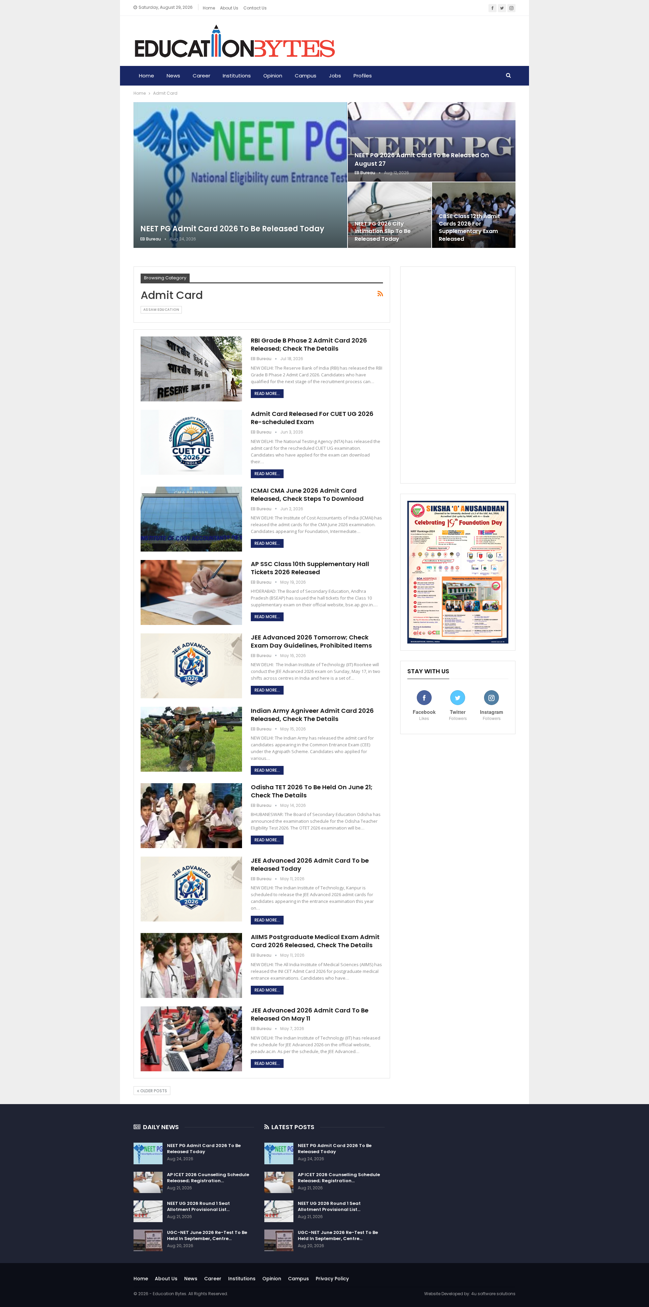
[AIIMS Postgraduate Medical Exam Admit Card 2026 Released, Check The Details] (191, 965)
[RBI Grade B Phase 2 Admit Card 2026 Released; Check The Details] (191, 368)
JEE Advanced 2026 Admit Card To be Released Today (310, 864)
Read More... (267, 393)
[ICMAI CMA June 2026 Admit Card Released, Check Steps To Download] (191, 519)
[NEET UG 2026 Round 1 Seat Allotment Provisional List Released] (148, 1211)
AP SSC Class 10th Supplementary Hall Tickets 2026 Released (310, 568)
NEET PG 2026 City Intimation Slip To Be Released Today (383, 231)
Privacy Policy (332, 1278)
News (173, 75)
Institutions (237, 75)
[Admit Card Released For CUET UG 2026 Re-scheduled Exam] (191, 442)
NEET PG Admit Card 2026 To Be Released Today (232, 229)
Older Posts (153, 1091)
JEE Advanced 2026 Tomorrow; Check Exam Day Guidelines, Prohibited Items (311, 641)
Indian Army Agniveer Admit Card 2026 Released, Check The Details (312, 714)
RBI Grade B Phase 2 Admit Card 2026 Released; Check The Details (309, 344)
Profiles (363, 75)
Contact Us (255, 8)
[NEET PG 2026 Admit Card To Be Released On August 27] (431, 142)
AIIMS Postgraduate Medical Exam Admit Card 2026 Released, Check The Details (315, 941)
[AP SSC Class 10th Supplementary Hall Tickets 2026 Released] (191, 592)
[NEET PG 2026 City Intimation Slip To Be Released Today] (389, 215)
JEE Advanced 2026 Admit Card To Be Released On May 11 (309, 1014)
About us (229, 8)
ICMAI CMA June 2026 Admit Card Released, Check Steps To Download (307, 494)
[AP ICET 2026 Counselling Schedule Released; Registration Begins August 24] (148, 1182)
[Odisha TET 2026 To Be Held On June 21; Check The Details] (191, 815)
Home (209, 8)
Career (201, 75)
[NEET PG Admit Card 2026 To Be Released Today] (240, 175)
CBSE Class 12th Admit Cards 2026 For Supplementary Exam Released (469, 227)
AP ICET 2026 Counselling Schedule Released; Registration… (208, 1177)
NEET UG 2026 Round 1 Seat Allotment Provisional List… (198, 1206)
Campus (305, 75)
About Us (166, 1278)
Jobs (335, 75)
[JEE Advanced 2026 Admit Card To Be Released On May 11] (191, 1038)
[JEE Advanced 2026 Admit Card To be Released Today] (191, 889)
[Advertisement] (457, 375)
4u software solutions (493, 1294)
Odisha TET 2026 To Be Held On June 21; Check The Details (311, 791)
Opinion (272, 75)
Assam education (161, 309)
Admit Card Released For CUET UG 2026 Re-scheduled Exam (312, 418)
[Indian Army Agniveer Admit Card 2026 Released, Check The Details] (191, 739)
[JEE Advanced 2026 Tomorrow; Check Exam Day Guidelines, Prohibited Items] (191, 665)
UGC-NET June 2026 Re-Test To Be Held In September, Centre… (207, 1235)
